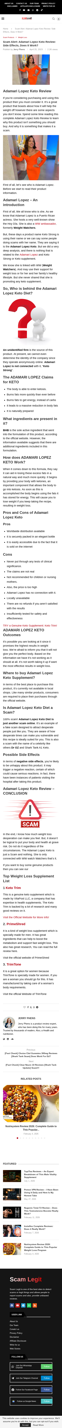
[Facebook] (19, 10)
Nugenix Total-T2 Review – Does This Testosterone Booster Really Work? (41, 1211)
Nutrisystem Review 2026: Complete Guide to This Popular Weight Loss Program (40, 1247)
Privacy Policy (48, 3)
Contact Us (21, 3)
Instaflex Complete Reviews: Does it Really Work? (38, 1227)
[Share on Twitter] (31, 1007)
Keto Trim (13, 888)
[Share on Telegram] (37, 1007)
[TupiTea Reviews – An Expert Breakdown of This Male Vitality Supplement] (12, 1176)
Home (5, 29)
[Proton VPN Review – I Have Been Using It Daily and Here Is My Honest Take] (12, 1194)
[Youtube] (24, 10)
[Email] (28, 10)
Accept (25, 1425)
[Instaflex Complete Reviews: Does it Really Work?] (12, 1231)
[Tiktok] (42, 10)
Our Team (34, 3)
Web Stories (15, 1349)
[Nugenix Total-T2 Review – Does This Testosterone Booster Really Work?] (12, 1213)
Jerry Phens (19, 49)
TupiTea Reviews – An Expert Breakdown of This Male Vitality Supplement (40, 1174)
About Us (9, 3)
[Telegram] (37, 10)
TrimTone (14, 964)
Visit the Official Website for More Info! (26, 917)
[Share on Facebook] (28, 1007)
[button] (5, 1111)
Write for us (15, 1345)
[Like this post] (24, 1007)
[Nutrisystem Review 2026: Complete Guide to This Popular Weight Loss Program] (31, 1103)
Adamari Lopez (29, 254)
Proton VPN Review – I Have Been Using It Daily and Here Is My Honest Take (41, 1192)
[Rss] (35, 1305)
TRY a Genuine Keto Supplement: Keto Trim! (30, 625)
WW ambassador (45, 223)
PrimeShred (16, 924)
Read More (38, 1425)
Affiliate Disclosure (30, 6)
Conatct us (14, 1329)
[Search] (53, 18)
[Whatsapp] (33, 10)
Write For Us (49, 6)
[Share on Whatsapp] (34, 1007)
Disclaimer (12, 6)
